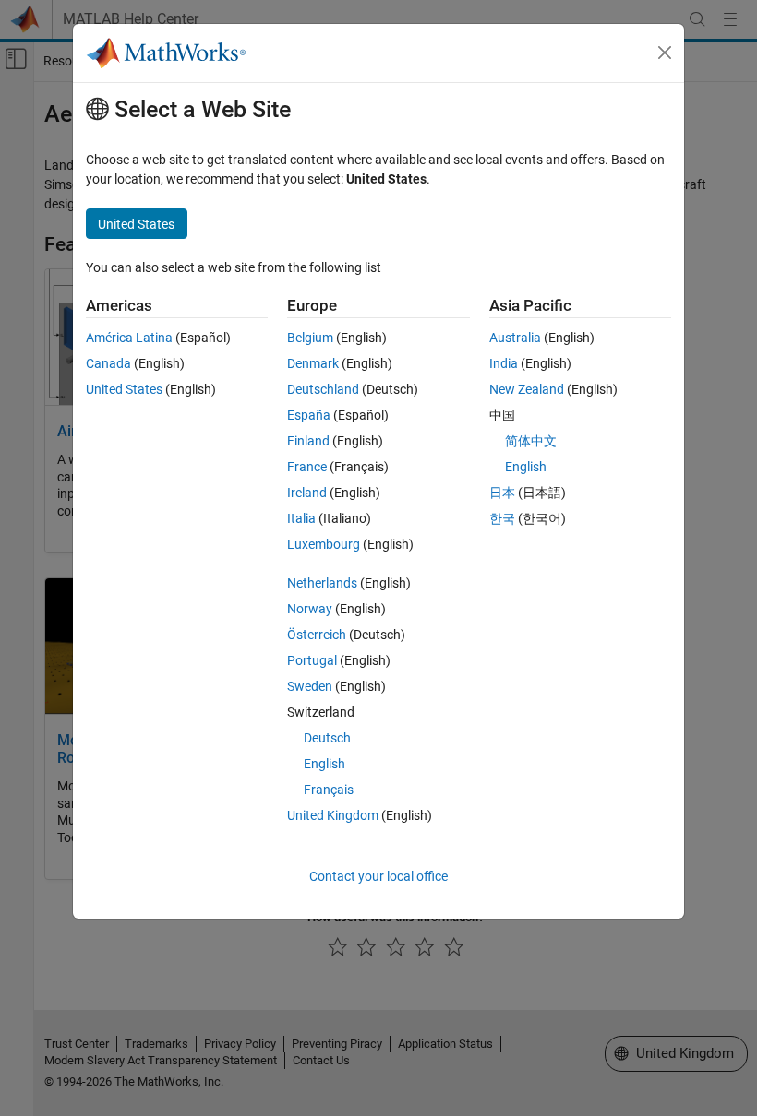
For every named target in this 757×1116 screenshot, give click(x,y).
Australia (515, 337)
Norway (309, 608)
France (307, 466)
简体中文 (531, 440)
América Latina (129, 337)
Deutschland (323, 389)
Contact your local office (378, 876)
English (324, 763)
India (503, 363)
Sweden (309, 686)
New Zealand (526, 389)
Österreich (316, 634)
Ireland (307, 492)
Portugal (312, 660)
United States (124, 389)
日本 (502, 492)
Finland (308, 440)
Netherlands (322, 583)
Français (329, 789)
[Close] (665, 52)
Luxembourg (323, 544)
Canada (108, 363)
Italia (301, 518)
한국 (502, 518)
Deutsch (327, 737)
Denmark (313, 363)
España (308, 415)
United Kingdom (332, 815)
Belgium (310, 337)
